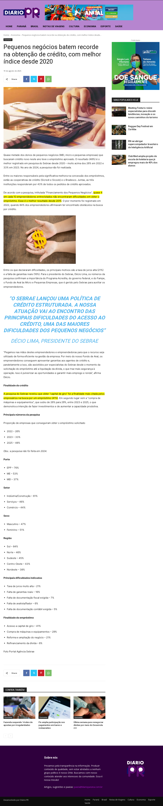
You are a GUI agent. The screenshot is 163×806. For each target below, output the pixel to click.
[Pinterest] (41, 79)
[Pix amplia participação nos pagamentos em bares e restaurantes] (54, 707)
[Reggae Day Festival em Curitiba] (119, 130)
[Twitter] (34, 79)
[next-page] (11, 736)
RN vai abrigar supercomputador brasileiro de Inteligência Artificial (143, 144)
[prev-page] (5, 736)
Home (6, 35)
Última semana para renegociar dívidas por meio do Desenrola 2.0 (88, 725)
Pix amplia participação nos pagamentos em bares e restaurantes (52, 725)
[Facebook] (26, 79)
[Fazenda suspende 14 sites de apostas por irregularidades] (19, 707)
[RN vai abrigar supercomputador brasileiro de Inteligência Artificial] (119, 145)
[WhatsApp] (48, 79)
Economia (15, 35)
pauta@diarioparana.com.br (88, 786)
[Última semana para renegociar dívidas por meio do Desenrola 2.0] (89, 707)
